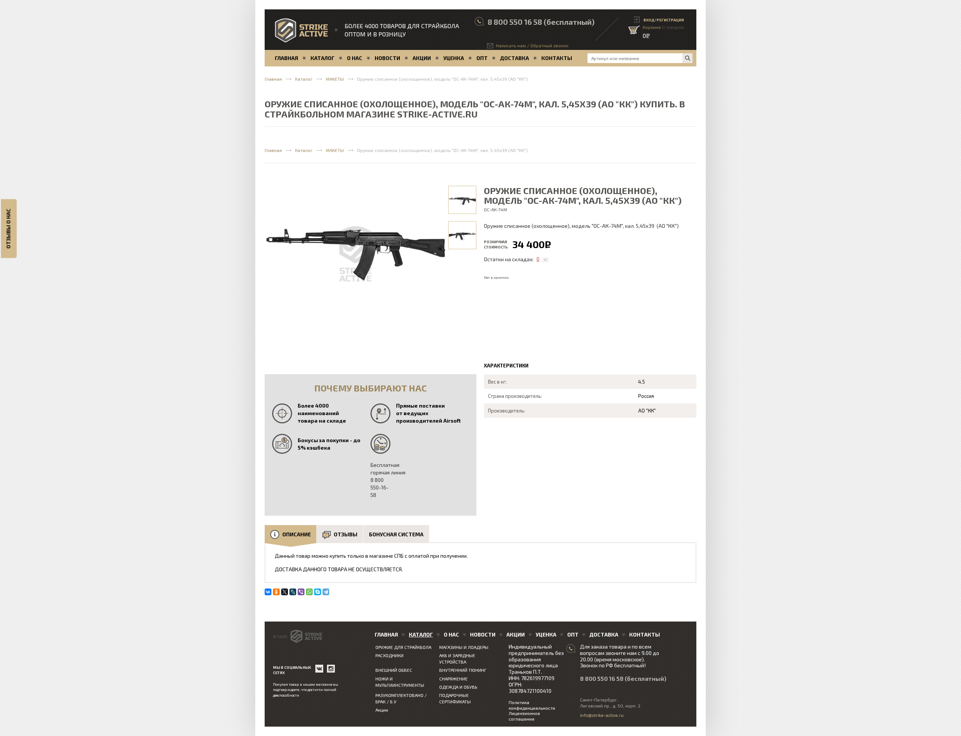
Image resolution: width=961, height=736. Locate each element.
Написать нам (511, 45)
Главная (273, 78)
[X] (284, 591)
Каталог (304, 78)
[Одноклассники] (276, 591)
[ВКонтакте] (268, 591)
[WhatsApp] (309, 591)
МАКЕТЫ (335, 78)
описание (296, 534)
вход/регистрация (663, 20)
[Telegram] (325, 591)
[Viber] (301, 591)
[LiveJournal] (292, 591)
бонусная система (396, 534)
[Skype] (317, 591)
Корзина (663, 27)
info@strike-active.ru (602, 715)
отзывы (345, 534)
